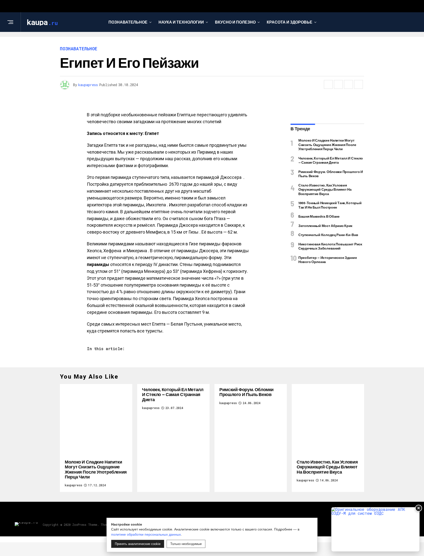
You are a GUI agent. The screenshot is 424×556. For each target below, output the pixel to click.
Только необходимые (186, 544)
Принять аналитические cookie (137, 544)
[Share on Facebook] (328, 84)
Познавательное (127, 22)
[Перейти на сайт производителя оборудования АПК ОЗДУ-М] (375, 529)
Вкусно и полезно (235, 22)
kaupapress (88, 84)
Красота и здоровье (289, 22)
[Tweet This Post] (338, 84)
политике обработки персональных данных (146, 534)
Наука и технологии (181, 22)
